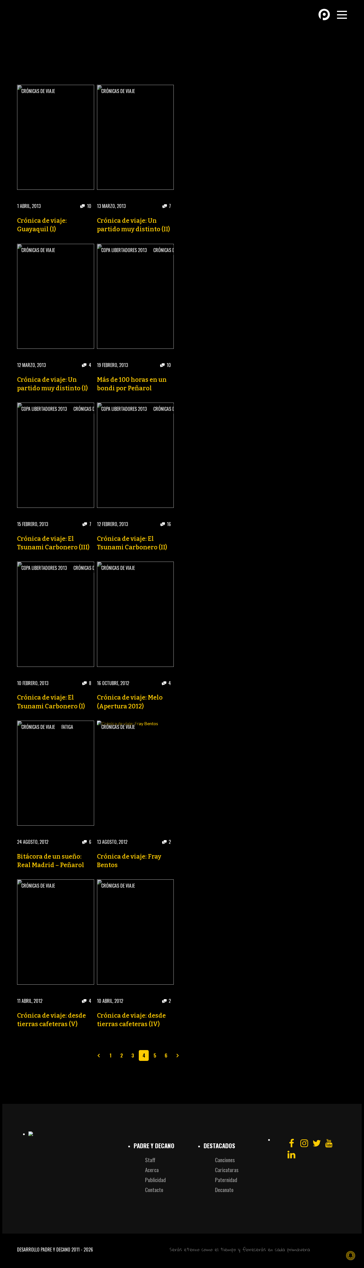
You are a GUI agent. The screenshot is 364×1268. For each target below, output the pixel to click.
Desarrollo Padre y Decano (43, 1249)
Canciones (225, 1160)
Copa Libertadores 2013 (124, 250)
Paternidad (226, 1180)
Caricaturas (227, 1170)
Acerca (152, 1170)
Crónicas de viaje (38, 91)
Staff (150, 1160)
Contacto (154, 1189)
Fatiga (67, 726)
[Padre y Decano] (57, 19)
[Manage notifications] (350, 1255)
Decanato (224, 1189)
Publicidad (155, 1180)
